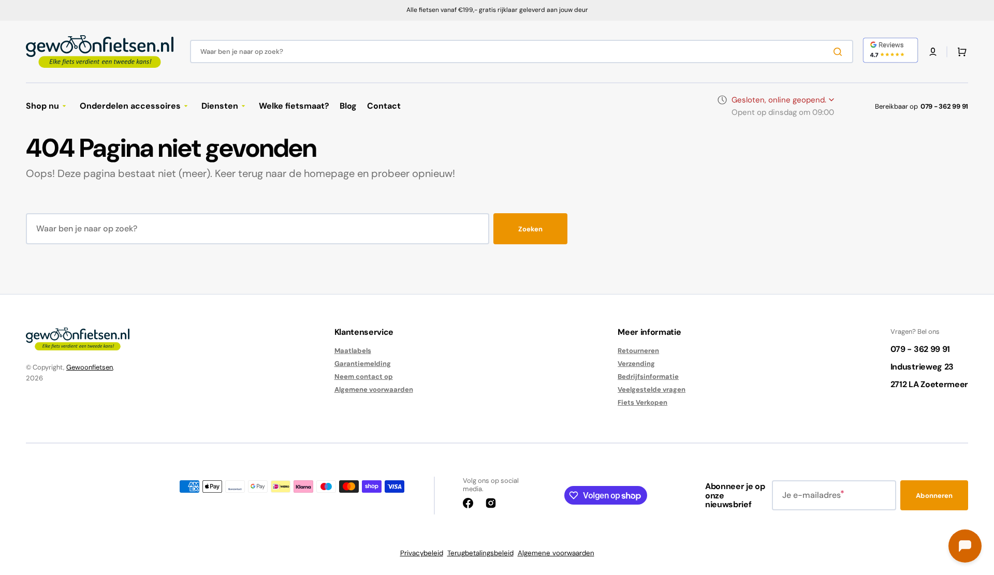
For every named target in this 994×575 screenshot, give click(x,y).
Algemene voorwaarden (373, 389)
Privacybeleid (421, 553)
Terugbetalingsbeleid (480, 553)
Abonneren (934, 495)
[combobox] (521, 51)
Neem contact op (363, 376)
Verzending (636, 363)
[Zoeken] (839, 51)
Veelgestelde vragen (651, 389)
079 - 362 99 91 (944, 106)
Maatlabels (352, 351)
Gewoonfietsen (89, 367)
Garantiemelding (362, 363)
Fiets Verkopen (642, 402)
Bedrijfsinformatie (648, 376)
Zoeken (530, 229)
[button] (933, 51)
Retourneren (638, 351)
